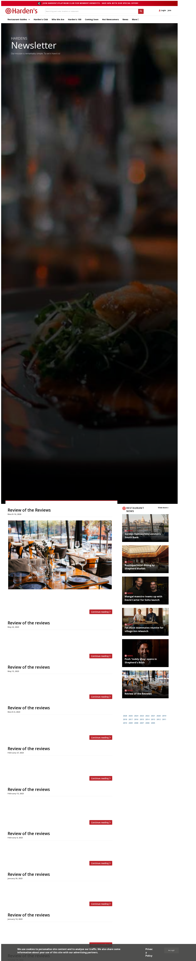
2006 (147, 723)
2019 (164, 716)
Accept (171, 950)
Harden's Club (41, 19)
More (135, 19)
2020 (159, 716)
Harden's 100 (74, 19)
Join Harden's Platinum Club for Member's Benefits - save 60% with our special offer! (90, 3)
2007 (142, 723)
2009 (131, 723)
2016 (136, 719)
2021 (153, 716)
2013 (153, 719)
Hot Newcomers (110, 19)
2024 (136, 716)
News (125, 19)
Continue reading (100, 611)
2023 (142, 716)
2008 (136, 723)
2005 (153, 723)
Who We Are (58, 19)
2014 (147, 719)
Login (163, 10)
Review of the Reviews (29, 510)
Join (169, 10)
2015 (142, 719)
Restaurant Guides (18, 19)
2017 (131, 719)
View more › (163, 507)
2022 (147, 716)
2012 (159, 719)
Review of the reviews (29, 623)
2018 (125, 719)
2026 (125, 716)
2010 (125, 723)
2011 (164, 719)
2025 (131, 716)
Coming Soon (91, 19)
